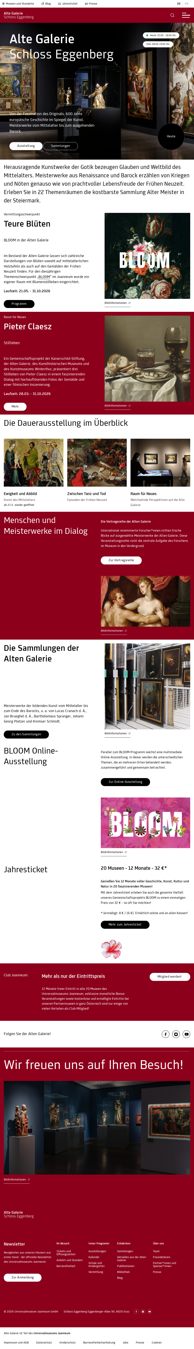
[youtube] (186, 1034)
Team (156, 1251)
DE (179, 3)
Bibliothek (123, 1272)
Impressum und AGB (16, 1342)
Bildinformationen (116, 303)
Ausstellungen (97, 1251)
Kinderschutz (67, 1342)
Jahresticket (69, 3)
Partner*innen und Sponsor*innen (164, 1265)
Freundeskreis (161, 1257)
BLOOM (44, 277)
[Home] (19, 15)
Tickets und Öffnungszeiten (65, 1253)
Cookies (157, 1342)
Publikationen (125, 1266)
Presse (93, 3)
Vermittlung (95, 1272)
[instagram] (176, 1034)
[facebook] (165, 1034)
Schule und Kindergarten (96, 1265)
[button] (172, 15)
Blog (48, 3)
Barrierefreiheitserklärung (99, 1342)
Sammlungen (125, 1251)
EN (186, 3)
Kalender (93, 1257)
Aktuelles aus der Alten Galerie (131, 1259)
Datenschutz (44, 1342)
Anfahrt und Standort (69, 1260)
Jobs (125, 1342)
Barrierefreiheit (65, 1266)
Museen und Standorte (20, 3)
